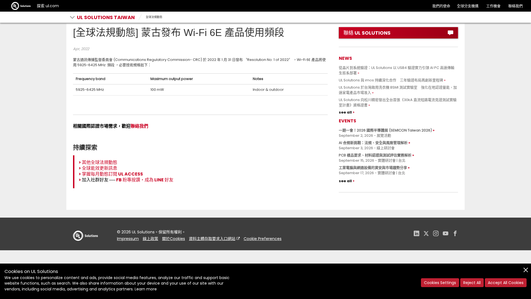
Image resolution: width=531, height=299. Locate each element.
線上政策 (150, 238)
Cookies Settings (440, 282)
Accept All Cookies (506, 282)
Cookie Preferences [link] (263, 238)
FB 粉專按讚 (128, 180)
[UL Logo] (85, 246)
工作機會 (493, 6)
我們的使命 (441, 6)
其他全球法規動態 (99, 162)
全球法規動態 (154, 17)
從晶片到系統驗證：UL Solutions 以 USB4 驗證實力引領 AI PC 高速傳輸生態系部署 (396, 70)
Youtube (445, 234)
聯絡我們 (515, 6)
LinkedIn (416, 234)
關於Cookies (173, 238)
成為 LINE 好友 (159, 180)
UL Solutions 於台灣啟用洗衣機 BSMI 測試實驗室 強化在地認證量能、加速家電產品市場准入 (398, 90)
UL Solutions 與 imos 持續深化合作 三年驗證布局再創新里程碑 (391, 80)
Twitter (426, 234)
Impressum (128, 238)
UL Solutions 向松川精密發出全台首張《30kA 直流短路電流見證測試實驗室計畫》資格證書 (398, 102)
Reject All (472, 282)
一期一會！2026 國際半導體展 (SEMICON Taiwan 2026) (385, 130)
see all (345, 112)
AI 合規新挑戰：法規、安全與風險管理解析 (373, 142)
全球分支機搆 (467, 6)
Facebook (455, 234)
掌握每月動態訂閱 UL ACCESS (112, 174)
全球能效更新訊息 (99, 168)
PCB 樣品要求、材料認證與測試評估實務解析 (375, 155)
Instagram (436, 234)
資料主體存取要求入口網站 (212, 238)
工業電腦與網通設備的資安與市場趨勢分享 (373, 167)
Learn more (146, 289)
